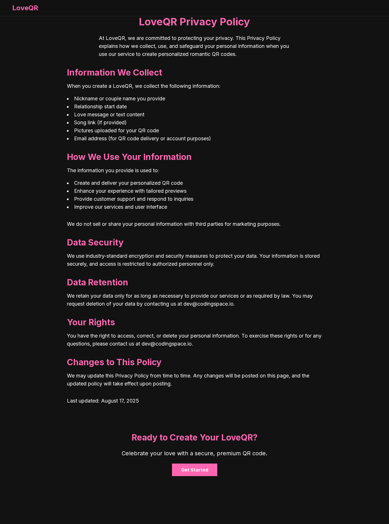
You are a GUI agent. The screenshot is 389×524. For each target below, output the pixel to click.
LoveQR (25, 8)
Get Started (194, 470)
